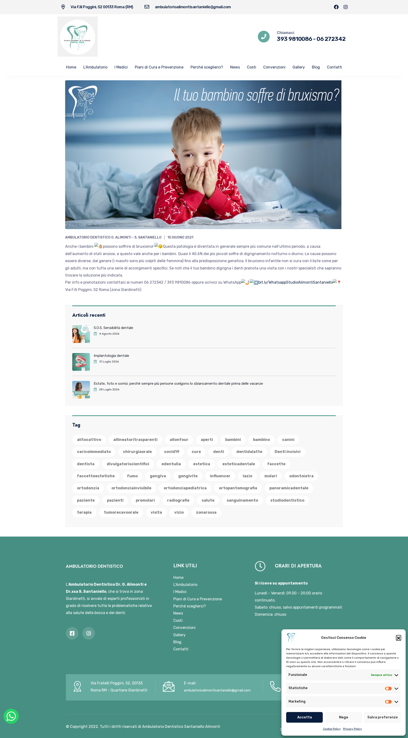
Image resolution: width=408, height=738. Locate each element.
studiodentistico (287, 500)
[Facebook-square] (72, 633)
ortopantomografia (238, 488)
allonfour (179, 439)
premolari (145, 500)
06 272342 (331, 39)
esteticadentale (238, 464)
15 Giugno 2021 (180, 237)
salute (208, 500)
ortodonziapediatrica (185, 488)
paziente (86, 500)
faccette (276, 464)
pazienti (115, 500)
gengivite (188, 476)
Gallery (299, 67)
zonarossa (206, 512)
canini (288, 439)
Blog (316, 67)
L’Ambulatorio (95, 67)
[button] (398, 637)
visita (156, 512)
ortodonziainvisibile (131, 488)
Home (71, 67)
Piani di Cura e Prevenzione (159, 67)
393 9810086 (294, 39)
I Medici (121, 67)
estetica (201, 464)
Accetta (304, 717)
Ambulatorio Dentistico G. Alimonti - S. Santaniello (113, 237)
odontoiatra (301, 476)
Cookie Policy (332, 728)
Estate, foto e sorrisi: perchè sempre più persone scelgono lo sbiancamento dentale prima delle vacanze (178, 383)
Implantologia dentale (111, 356)
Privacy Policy (352, 728)
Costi (251, 67)
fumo (132, 476)
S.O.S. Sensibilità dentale (113, 328)
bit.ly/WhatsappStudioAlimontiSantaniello (295, 282)
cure (196, 451)
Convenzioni (274, 67)
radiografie (178, 500)
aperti (207, 439)
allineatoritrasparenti (135, 439)
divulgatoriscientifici (128, 464)
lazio (247, 476)
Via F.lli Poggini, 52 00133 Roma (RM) (102, 7)
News (235, 67)
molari (270, 476)
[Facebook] (336, 7)
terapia (84, 512)
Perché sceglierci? (207, 67)
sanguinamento (242, 500)
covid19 (171, 451)
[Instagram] (345, 7)
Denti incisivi (288, 451)
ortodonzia (88, 488)
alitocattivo (89, 439)
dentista (85, 464)
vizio (179, 512)
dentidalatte (249, 451)
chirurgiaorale (137, 451)
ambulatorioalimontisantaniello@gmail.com (193, 7)
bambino (261, 439)
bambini (233, 439)
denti (218, 451)
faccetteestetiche (96, 476)
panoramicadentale (288, 488)
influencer (220, 476)
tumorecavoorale (121, 512)
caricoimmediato (94, 451)
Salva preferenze (382, 717)
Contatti (334, 67)
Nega (343, 717)
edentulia (171, 464)
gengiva (158, 476)
